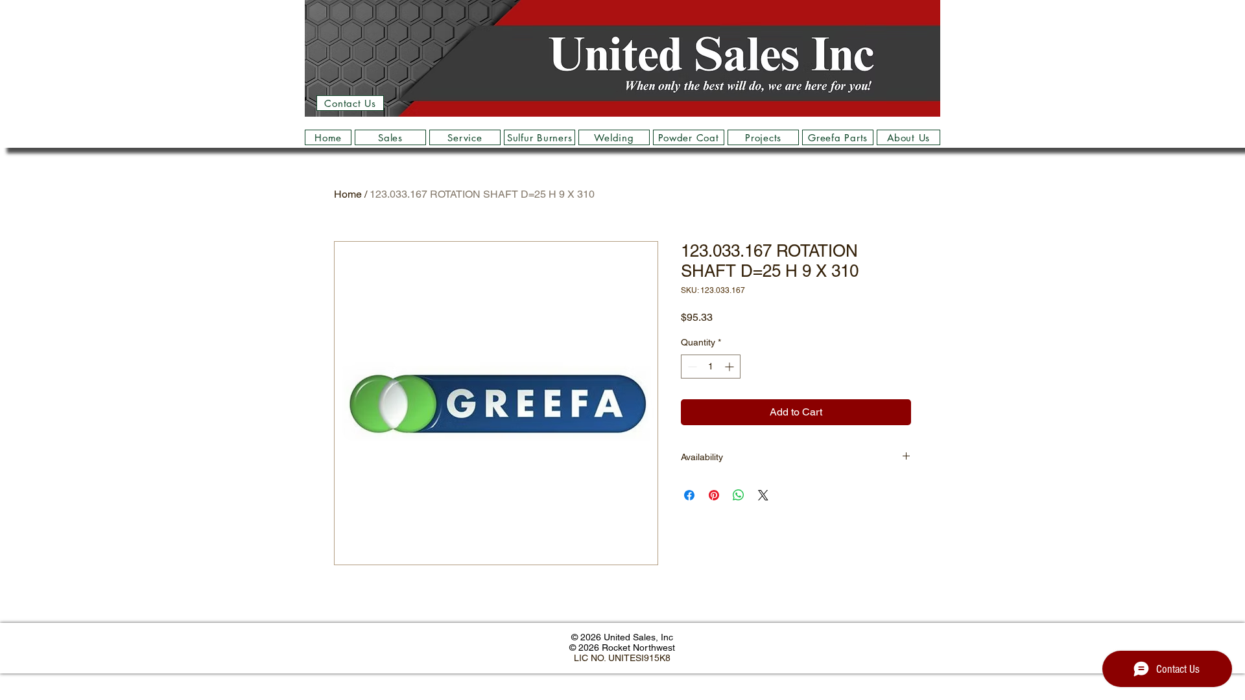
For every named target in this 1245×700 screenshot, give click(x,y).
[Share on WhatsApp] (738, 495)
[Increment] (730, 366)
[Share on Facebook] (689, 495)
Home (348, 194)
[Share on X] (763, 495)
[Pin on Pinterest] (714, 495)
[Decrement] (691, 366)
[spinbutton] (710, 366)
